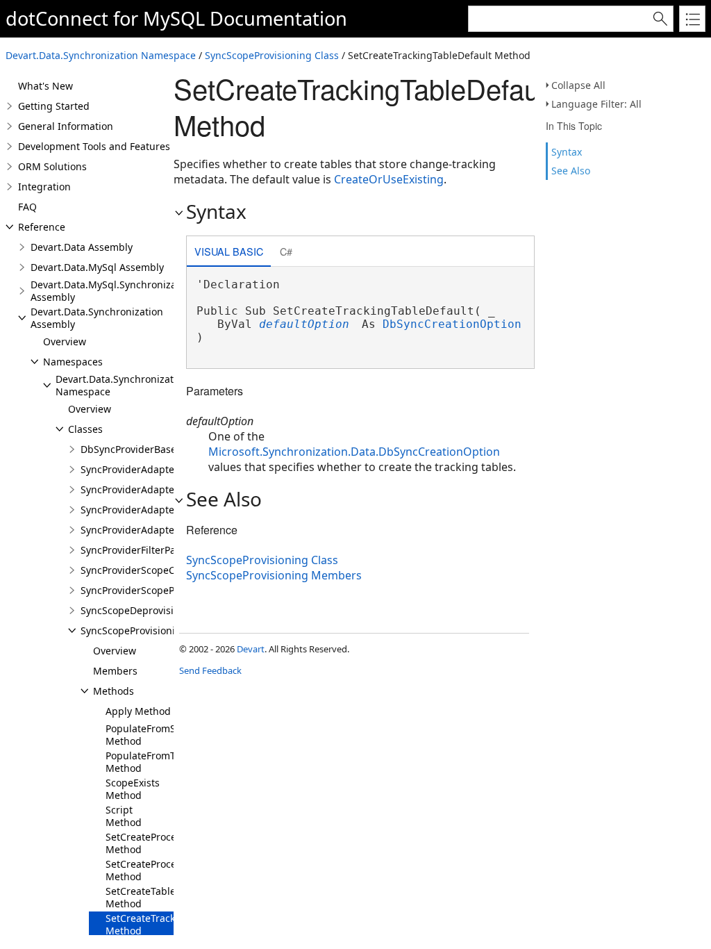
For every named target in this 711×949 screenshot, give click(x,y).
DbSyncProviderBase (128, 449)
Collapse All (578, 85)
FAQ (27, 206)
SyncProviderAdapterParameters (156, 509)
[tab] (229, 252)
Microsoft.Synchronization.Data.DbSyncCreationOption (354, 451)
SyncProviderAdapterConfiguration (161, 469)
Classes (85, 429)
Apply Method (138, 711)
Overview (64, 341)
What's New (45, 85)
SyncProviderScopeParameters (151, 590)
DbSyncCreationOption (452, 324)
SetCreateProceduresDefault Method (171, 843)
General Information (65, 126)
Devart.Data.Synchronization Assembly (97, 318)
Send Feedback (210, 670)
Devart (251, 649)
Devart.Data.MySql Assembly (97, 267)
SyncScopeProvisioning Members (274, 575)
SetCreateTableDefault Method (158, 897)
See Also (570, 170)
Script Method (124, 816)
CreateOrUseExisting (389, 179)
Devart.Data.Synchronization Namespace (101, 55)
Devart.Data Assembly (82, 247)
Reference (41, 226)
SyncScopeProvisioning (134, 630)
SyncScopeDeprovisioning (141, 610)
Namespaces (73, 361)
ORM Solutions (52, 166)
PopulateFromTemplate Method (159, 762)
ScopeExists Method (133, 789)
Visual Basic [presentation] (228, 251)
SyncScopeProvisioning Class (272, 55)
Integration (44, 186)
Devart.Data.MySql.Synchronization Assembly (112, 291)
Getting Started (54, 106)
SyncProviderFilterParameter (147, 549)
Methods (113, 691)
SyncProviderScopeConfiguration (157, 570)
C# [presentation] (286, 251)
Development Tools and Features (94, 146)
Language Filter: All (596, 103)
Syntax (566, 151)
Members (115, 670)
